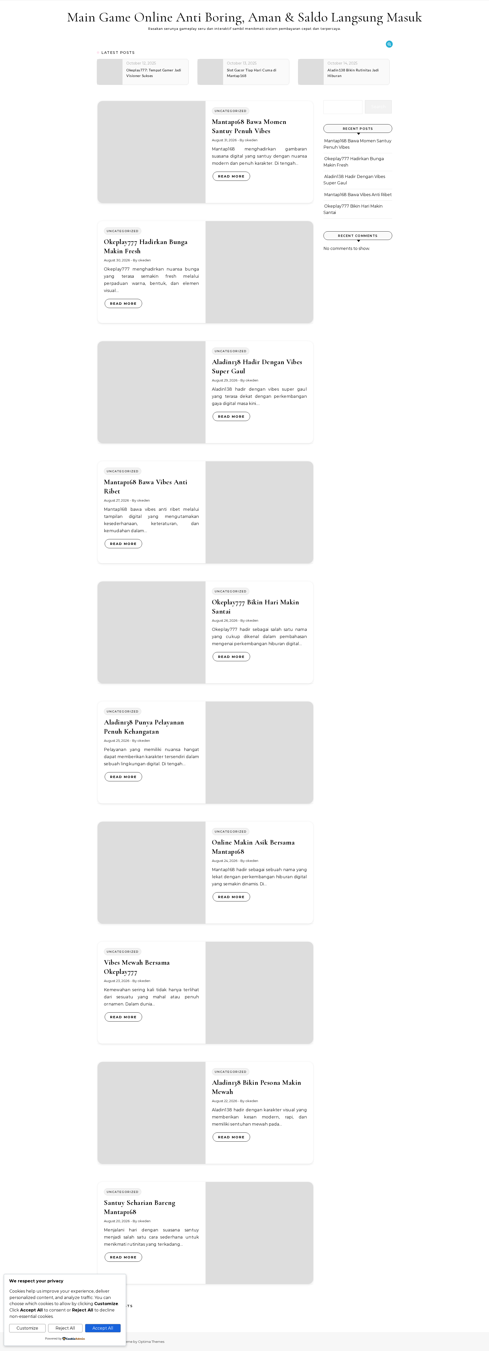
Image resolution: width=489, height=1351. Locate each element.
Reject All (65, 1328)
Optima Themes (151, 1342)
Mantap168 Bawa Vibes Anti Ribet (358, 194)
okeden (251, 140)
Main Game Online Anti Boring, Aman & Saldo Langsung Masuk (244, 17)
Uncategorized (231, 111)
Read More (231, 176)
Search (378, 106)
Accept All (102, 1328)
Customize (27, 1328)
